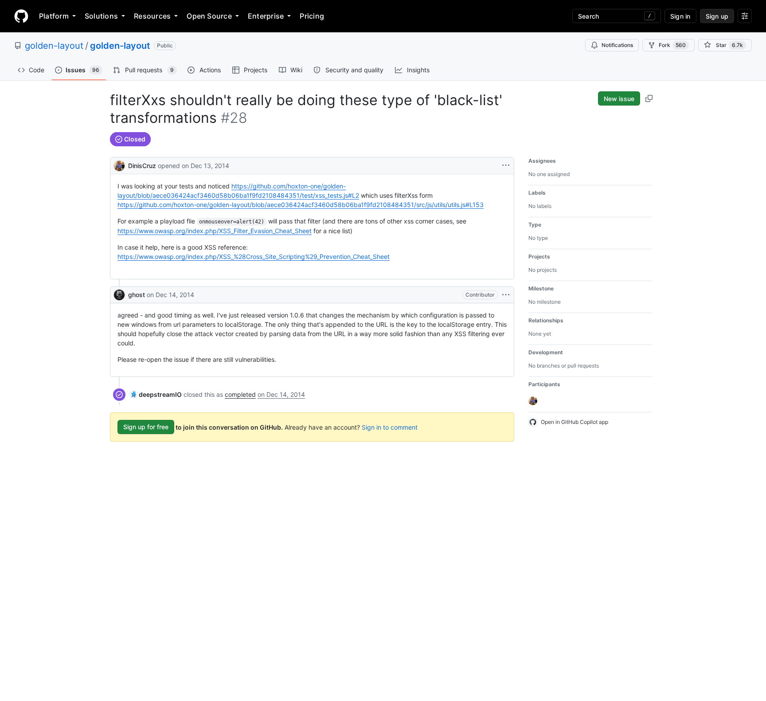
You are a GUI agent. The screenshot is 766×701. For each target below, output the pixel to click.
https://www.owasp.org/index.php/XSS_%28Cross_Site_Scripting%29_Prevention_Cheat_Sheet (253, 256)
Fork (672, 45)
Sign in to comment (390, 427)
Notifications (617, 45)
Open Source (209, 16)
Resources (152, 16)
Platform (54, 16)
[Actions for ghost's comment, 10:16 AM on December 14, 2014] (506, 295)
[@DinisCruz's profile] (119, 164)
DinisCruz (142, 165)
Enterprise (266, 16)
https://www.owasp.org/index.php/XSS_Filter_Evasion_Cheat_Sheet (214, 231)
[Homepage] (21, 16)
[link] (156, 394)
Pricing (312, 16)
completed (240, 394)
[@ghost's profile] (119, 295)
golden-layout (54, 45)
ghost (136, 294)
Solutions (101, 16)
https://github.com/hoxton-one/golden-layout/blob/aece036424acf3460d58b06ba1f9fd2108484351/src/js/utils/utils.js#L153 (300, 204)
